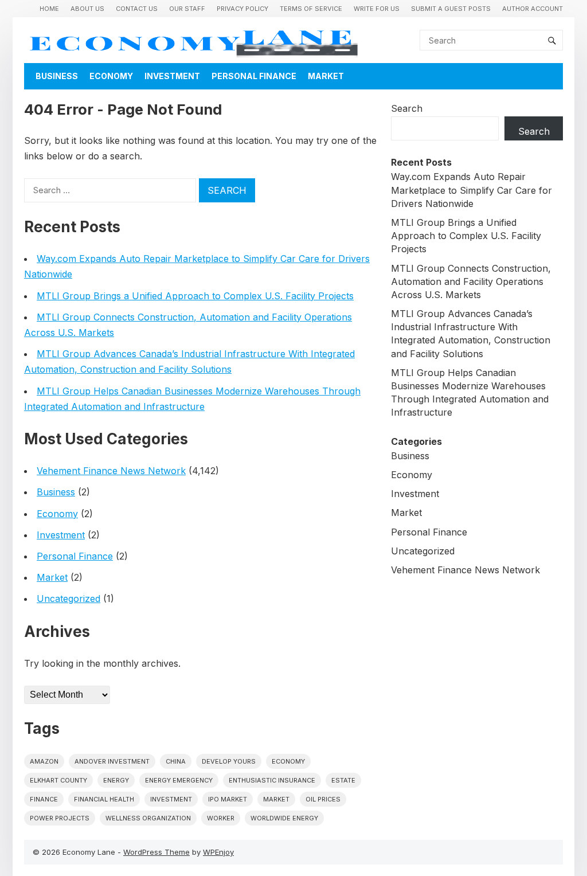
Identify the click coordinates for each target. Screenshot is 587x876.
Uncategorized (68, 598)
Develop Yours (229, 761)
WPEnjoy (218, 852)
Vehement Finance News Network (111, 470)
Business (57, 76)
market (276, 799)
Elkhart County (58, 780)
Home (49, 9)
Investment (172, 76)
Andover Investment (112, 761)
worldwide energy (284, 818)
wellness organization (148, 818)
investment (171, 799)
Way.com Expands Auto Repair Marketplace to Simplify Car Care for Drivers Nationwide (471, 190)
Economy (111, 76)
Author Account (532, 9)
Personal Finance (254, 76)
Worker (220, 818)
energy (116, 780)
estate (343, 780)
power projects (59, 818)
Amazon (44, 761)
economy (288, 761)
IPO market (227, 799)
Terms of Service (311, 9)
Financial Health (104, 799)
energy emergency (179, 780)
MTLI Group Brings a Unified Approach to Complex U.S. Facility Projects (195, 296)
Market (326, 76)
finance (44, 799)
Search (406, 108)
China (176, 761)
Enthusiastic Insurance (272, 780)
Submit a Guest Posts (451, 9)
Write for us (377, 9)
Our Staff (187, 9)
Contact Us (137, 9)
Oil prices (323, 799)
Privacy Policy (242, 9)
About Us (87, 9)
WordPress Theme (156, 852)
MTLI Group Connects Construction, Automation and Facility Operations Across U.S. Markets (471, 281)
